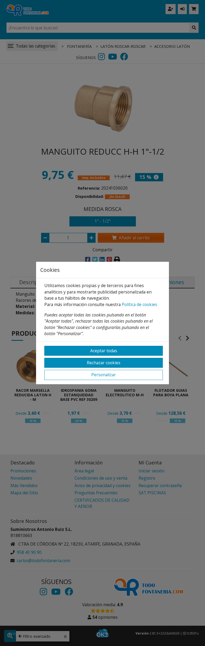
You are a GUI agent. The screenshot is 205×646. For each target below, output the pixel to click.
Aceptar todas (103, 351)
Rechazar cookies (103, 363)
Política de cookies (139, 304)
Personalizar (103, 375)
